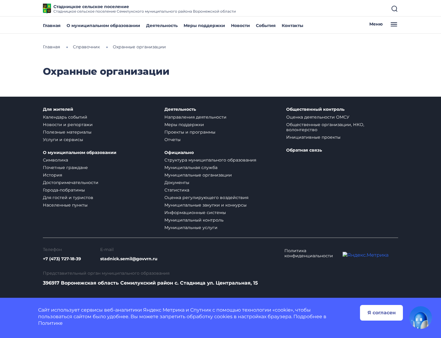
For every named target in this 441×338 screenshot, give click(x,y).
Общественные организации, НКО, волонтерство (325, 127)
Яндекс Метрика (163, 310)
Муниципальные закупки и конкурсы (205, 205)
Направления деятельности (195, 117)
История (52, 175)
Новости (240, 25)
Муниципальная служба (191, 167)
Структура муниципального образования (210, 160)
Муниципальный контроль (194, 220)
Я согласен (382, 312)
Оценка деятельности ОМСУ (318, 117)
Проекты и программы (189, 132)
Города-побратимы (64, 190)
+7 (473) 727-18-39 (62, 258)
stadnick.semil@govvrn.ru (129, 258)
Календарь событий (65, 117)
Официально (179, 152)
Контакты (292, 25)
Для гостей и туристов (68, 197)
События (266, 25)
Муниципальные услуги (191, 227)
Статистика (176, 190)
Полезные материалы (67, 132)
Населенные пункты (65, 205)
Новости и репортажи (68, 124)
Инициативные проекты (313, 137)
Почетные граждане (65, 167)
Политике (50, 323)
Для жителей (58, 109)
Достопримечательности (70, 182)
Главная (52, 25)
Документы (176, 182)
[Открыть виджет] (420, 317)
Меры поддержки (204, 25)
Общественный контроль (315, 109)
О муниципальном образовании (103, 25)
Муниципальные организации (198, 175)
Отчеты (172, 139)
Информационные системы (195, 212)
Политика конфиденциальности (308, 253)
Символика (55, 160)
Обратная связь (304, 150)
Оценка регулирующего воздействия (206, 197)
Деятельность (162, 25)
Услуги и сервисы (63, 139)
